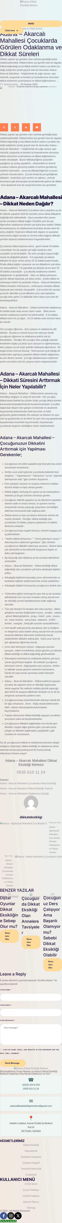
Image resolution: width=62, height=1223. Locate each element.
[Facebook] (4, 127)
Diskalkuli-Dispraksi (31, 1157)
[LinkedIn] (26, 127)
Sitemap (31, 1208)
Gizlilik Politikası (31, 1196)
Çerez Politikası (31, 1190)
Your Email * (6, 1005)
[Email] (37, 127)
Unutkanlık (31, 1174)
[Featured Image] (9, 894)
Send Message (12, 1063)
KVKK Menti (31, 1184)
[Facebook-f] (3, 1215)
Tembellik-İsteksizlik (31, 1168)
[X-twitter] (18, 1215)
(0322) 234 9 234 (31, 1085)
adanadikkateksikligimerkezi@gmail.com (31, 1106)
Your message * (7, 1020)
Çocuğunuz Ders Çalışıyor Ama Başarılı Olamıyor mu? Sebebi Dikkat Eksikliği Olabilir (52, 926)
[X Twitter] (15, 127)
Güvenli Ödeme (31, 1202)
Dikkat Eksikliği (31, 1145)
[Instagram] (10, 1215)
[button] (31, 23)
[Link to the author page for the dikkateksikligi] (1, 84)
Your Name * (5, 990)
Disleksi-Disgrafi (31, 1163)
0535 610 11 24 (31, 1089)
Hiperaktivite (31, 1151)
